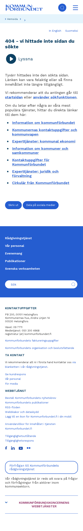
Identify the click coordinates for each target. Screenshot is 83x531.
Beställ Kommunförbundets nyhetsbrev (30, 397)
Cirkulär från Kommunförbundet (40, 183)
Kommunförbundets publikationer (27, 402)
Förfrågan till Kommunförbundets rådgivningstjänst (34, 467)
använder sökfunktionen (55, 97)
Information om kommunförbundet (43, 123)
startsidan (14, 97)
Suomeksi (71, 30)
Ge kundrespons (15, 374)
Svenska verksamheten (22, 269)
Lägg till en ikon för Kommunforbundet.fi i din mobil (38, 416)
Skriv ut (13, 205)
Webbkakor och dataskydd (22, 411)
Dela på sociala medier (40, 205)
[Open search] (62, 8)
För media (11, 383)
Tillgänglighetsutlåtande (20, 436)
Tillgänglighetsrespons (19, 440)
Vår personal (14, 246)
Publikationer (15, 261)
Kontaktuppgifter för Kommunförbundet (30, 162)
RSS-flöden (12, 407)
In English (55, 30)
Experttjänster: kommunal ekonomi (43, 141)
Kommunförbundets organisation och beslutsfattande (39, 348)
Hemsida (12, 19)
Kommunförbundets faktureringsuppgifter (32, 340)
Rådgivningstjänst (18, 238)
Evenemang (13, 253)
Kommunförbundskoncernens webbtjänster (44, 504)
